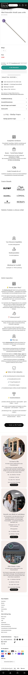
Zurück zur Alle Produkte (15, 425)
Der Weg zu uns (14, 536)
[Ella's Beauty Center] (14, 553)
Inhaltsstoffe (4, 108)
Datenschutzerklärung (6, 626)
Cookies (3, 618)
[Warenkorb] (22, 5)
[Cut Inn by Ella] (14, 448)
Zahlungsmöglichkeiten (6, 630)
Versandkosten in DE (15, 63)
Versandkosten (4, 670)
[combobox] (13, 5)
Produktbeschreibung (6, 98)
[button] (14, 71)
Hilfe (18, 668)
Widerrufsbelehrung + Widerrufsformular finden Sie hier (12, 94)
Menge (3, 47)
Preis (2, 54)
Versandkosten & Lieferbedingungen (9, 628)
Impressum (3, 622)
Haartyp (3, 605)
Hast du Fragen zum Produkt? (8, 105)
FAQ (15, 668)
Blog (2, 611)
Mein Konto (3, 616)
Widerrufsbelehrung (5, 624)
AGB (2, 620)
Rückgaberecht (12, 670)
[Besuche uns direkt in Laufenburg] (14, 501)
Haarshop (3, 601)
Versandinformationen (7, 102)
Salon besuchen (14, 484)
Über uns (23, 668)
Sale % (2, 607)
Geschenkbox (4, 609)
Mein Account (4, 632)
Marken (2, 603)
